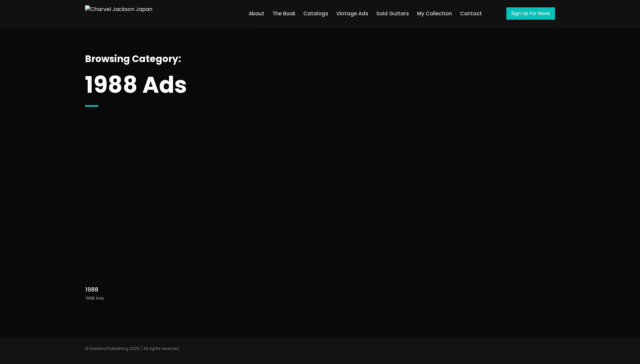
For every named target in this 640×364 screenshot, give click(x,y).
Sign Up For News (530, 13)
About (256, 13)
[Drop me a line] (550, 351)
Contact (471, 13)
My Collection (434, 13)
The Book (283, 13)
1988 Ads (94, 298)
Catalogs (315, 13)
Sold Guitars (392, 13)
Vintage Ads (352, 13)
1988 (91, 289)
